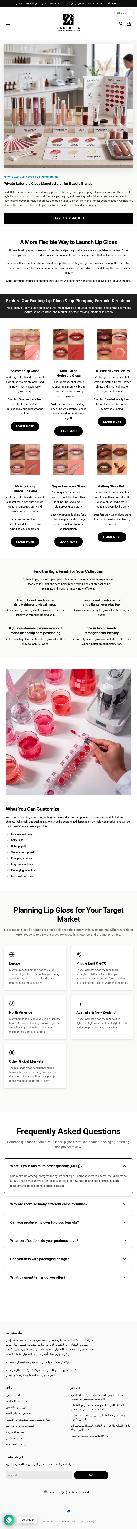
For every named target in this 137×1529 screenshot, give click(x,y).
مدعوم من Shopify (85, 1521)
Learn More (25, 426)
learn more (112, 421)
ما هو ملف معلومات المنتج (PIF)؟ (89, 1435)
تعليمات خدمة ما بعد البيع (20, 1425)
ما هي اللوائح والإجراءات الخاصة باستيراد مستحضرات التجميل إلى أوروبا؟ (100, 1427)
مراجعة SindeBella (16, 1401)
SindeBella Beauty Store (63, 1521)
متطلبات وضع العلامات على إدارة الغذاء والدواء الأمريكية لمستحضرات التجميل (97, 1397)
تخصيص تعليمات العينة (18, 1413)
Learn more (112, 537)
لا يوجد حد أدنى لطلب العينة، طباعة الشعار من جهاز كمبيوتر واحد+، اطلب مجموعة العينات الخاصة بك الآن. (68, 3)
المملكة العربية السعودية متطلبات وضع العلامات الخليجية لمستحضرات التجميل (97, 1407)
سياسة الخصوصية (16, 1444)
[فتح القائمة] (8, 23)
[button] (124, 13)
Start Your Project (68, 218)
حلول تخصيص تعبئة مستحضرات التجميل (28, 1419)
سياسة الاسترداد (15, 1432)
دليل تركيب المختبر (16, 1407)
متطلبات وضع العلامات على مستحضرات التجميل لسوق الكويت (98, 1417)
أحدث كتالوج (13, 1395)
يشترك (91, 1475)
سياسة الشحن (14, 1438)
